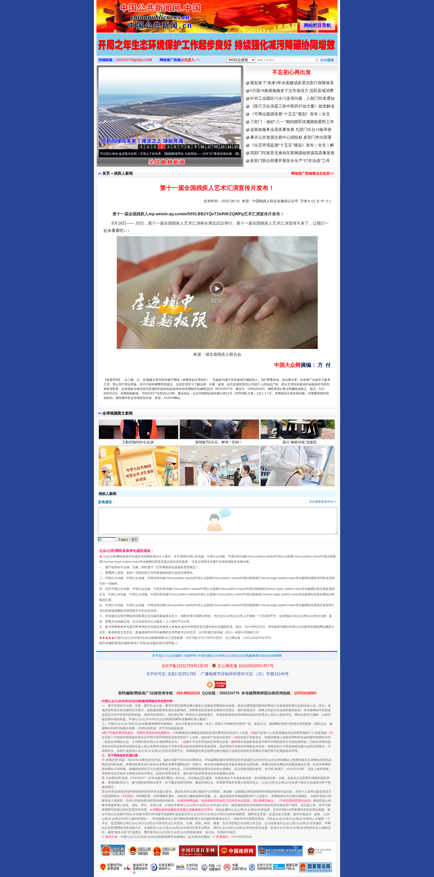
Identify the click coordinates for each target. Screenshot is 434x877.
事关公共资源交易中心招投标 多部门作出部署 (291, 137)
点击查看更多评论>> (323, 501)
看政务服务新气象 (219, 466)
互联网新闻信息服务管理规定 (176, 567)
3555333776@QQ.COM (134, 60)
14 (229, 147)
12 (216, 147)
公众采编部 (174, 655)
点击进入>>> (191, 60)
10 (202, 147)
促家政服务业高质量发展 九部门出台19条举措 (291, 129)
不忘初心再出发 (291, 72)
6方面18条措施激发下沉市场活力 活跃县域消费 (292, 90)
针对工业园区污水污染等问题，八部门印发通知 (292, 98)
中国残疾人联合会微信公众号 (275, 201)
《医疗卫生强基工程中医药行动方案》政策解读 (292, 106)
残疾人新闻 (123, 173)
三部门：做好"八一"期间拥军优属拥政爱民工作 (292, 122)
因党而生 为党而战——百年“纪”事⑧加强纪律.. (164, 154)
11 (209, 147)
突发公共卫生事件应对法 (138, 466)
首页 (106, 173)
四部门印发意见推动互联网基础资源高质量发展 (292, 153)
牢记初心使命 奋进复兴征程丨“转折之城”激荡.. (235, 154)
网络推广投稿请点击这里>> (312, 173)
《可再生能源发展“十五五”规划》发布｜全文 (290, 114)
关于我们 (158, 655)
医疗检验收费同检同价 (299, 466)
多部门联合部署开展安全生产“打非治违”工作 (290, 161)
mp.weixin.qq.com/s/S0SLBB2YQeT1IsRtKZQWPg (196, 214)
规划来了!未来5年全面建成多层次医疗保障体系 (292, 83)
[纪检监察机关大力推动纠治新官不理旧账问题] (217, 49)
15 (236, 147)
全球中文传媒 (137, 14)
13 (222, 147)
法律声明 (190, 655)
